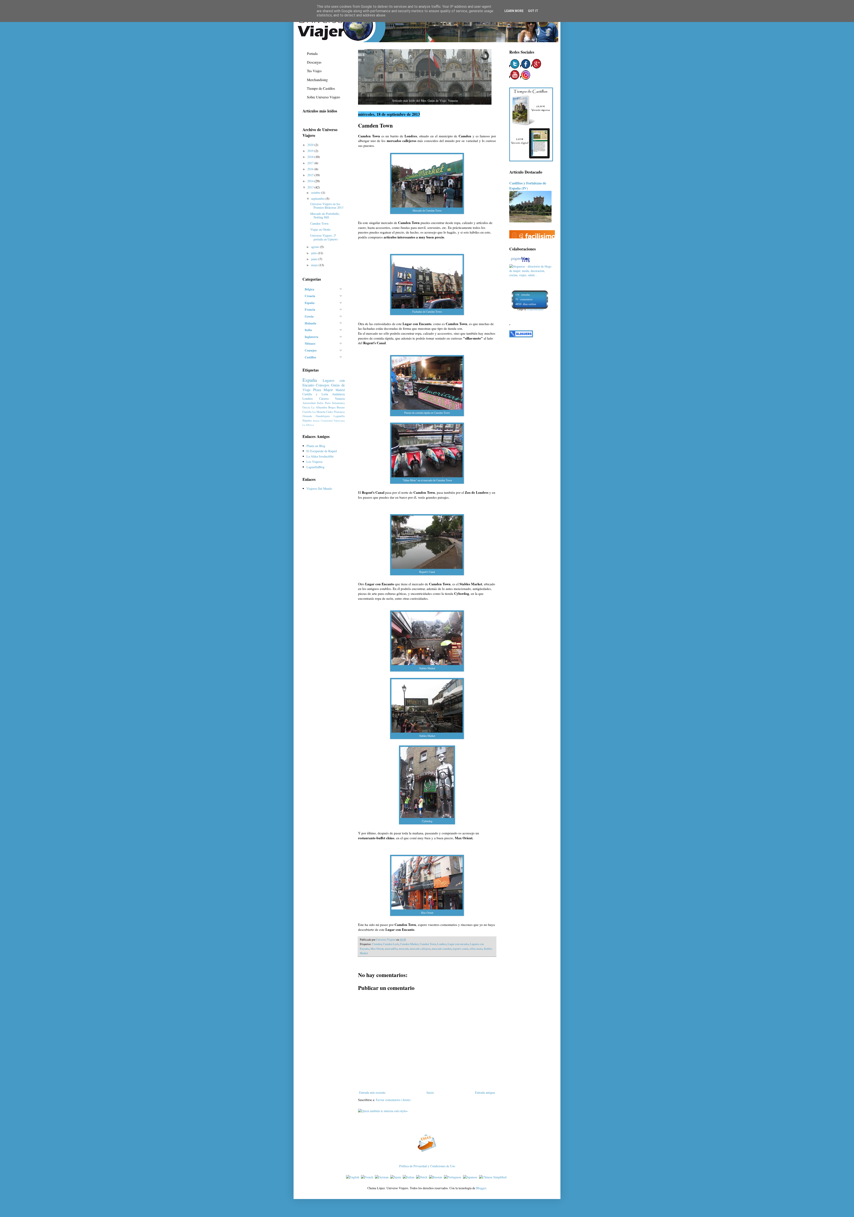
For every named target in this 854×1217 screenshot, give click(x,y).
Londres (441, 944)
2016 (310, 169)
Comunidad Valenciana (333, 420)
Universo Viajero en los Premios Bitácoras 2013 (326, 206)
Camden (377, 944)
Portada (312, 53)
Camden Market (409, 944)
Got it (533, 11)
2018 (310, 157)
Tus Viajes (314, 70)
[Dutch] (422, 1177)
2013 (310, 187)
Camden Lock (391, 944)
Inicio (430, 1092)
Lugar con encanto (458, 944)
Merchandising (317, 79)
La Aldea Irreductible (320, 456)
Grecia (306, 407)
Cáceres (324, 398)
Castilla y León (315, 394)
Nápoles (307, 420)
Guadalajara (323, 416)
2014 (310, 181)
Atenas (316, 420)
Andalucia (338, 394)
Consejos (322, 385)
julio (314, 253)
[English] (353, 1177)
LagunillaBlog (315, 467)
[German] (382, 1177)
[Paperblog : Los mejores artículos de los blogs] (520, 262)
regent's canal (460, 949)
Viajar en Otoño (320, 229)
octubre (316, 192)
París (328, 403)
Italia (320, 403)
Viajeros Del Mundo (319, 488)
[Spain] (396, 1177)
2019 (310, 151)
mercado (404, 949)
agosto (315, 247)
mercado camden (441, 949)
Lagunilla (339, 416)
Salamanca (338, 403)
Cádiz (329, 412)
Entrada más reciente (372, 1092)
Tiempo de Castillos (321, 88)
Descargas (314, 62)
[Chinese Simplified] (493, 1177)
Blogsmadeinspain (535, 309)
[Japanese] (471, 1177)
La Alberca (308, 424)
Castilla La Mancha (314, 412)
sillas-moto (475, 949)
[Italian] (409, 1177)
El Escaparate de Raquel (321, 451)
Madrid (340, 390)
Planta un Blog (315, 446)
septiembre (318, 198)
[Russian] (436, 1177)
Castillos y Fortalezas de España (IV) (527, 185)
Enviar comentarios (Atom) (393, 1100)
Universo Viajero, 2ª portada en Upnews (324, 237)
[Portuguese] (453, 1177)
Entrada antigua (485, 1092)
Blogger (481, 1188)
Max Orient (377, 949)
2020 (310, 145)
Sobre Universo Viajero (323, 97)
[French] (368, 1177)
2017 (310, 163)
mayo (315, 265)
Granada (307, 416)
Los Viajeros (314, 462)
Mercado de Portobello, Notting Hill (325, 216)
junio (314, 259)
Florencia (339, 412)
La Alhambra (319, 407)
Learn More (514, 11)
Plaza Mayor (323, 389)
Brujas (332, 407)
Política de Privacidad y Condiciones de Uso (427, 1166)
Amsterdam (309, 403)
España (309, 379)
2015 (310, 175)
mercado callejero (420, 949)
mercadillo (391, 949)
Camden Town (428, 944)
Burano (341, 407)
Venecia (340, 398)
